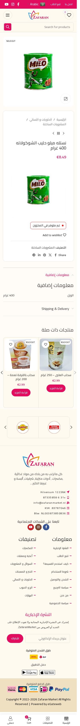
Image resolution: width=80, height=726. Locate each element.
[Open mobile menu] (7, 15)
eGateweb (54, 704)
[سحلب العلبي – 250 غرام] (56, 355)
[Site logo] (38, 15)
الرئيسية (61, 119)
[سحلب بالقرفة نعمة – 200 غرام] (21, 355)
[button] (75, 372)
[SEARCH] (7, 27)
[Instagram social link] (13, 4)
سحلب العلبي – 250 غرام (56, 375)
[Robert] (54, 427)
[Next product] (53, 133)
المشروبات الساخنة (54, 124)
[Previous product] (63, 133)
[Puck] (22, 427)
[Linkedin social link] (39, 255)
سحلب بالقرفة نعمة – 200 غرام (21, 377)
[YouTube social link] (6, 4)
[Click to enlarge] (65, 98)
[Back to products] (58, 133)
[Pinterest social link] (44, 255)
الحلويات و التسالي (40, 119)
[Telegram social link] (34, 255)
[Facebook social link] (18, 4)
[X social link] (50, 255)
